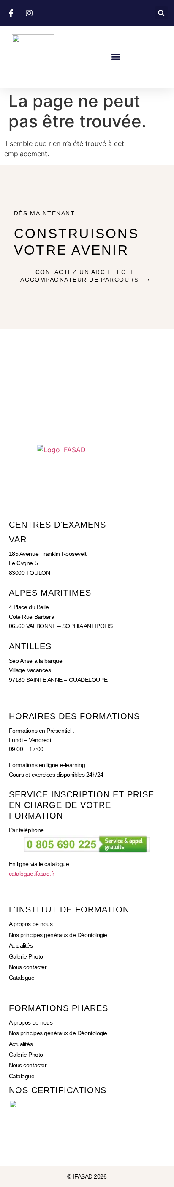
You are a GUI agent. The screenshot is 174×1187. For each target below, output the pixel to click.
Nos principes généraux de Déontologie (58, 934)
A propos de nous (31, 923)
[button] (161, 12)
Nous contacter (28, 967)
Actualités (21, 945)
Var (18, 539)
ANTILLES (30, 646)
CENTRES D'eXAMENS (57, 524)
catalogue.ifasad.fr (31, 873)
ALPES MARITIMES (50, 592)
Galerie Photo (26, 956)
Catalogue (22, 977)
